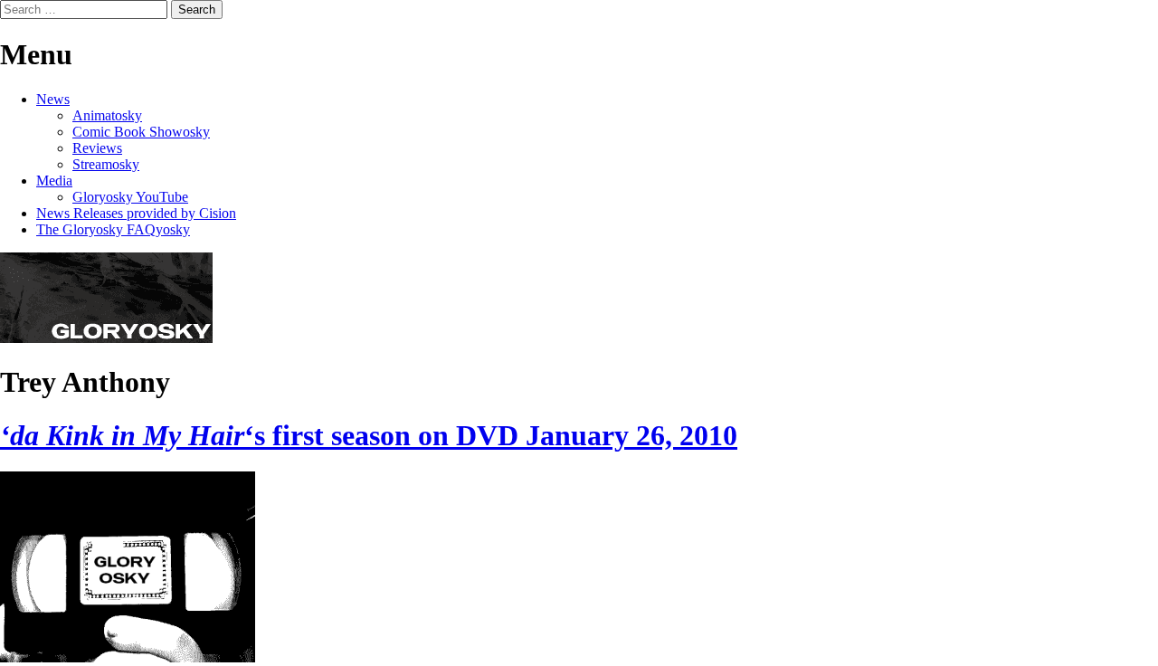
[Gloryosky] (106, 338)
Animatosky (107, 115)
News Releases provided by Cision (136, 213)
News (53, 99)
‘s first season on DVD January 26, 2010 (368, 435)
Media (54, 180)
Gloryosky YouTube (130, 197)
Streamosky (105, 164)
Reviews (97, 148)
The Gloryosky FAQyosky (113, 229)
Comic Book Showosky (141, 131)
